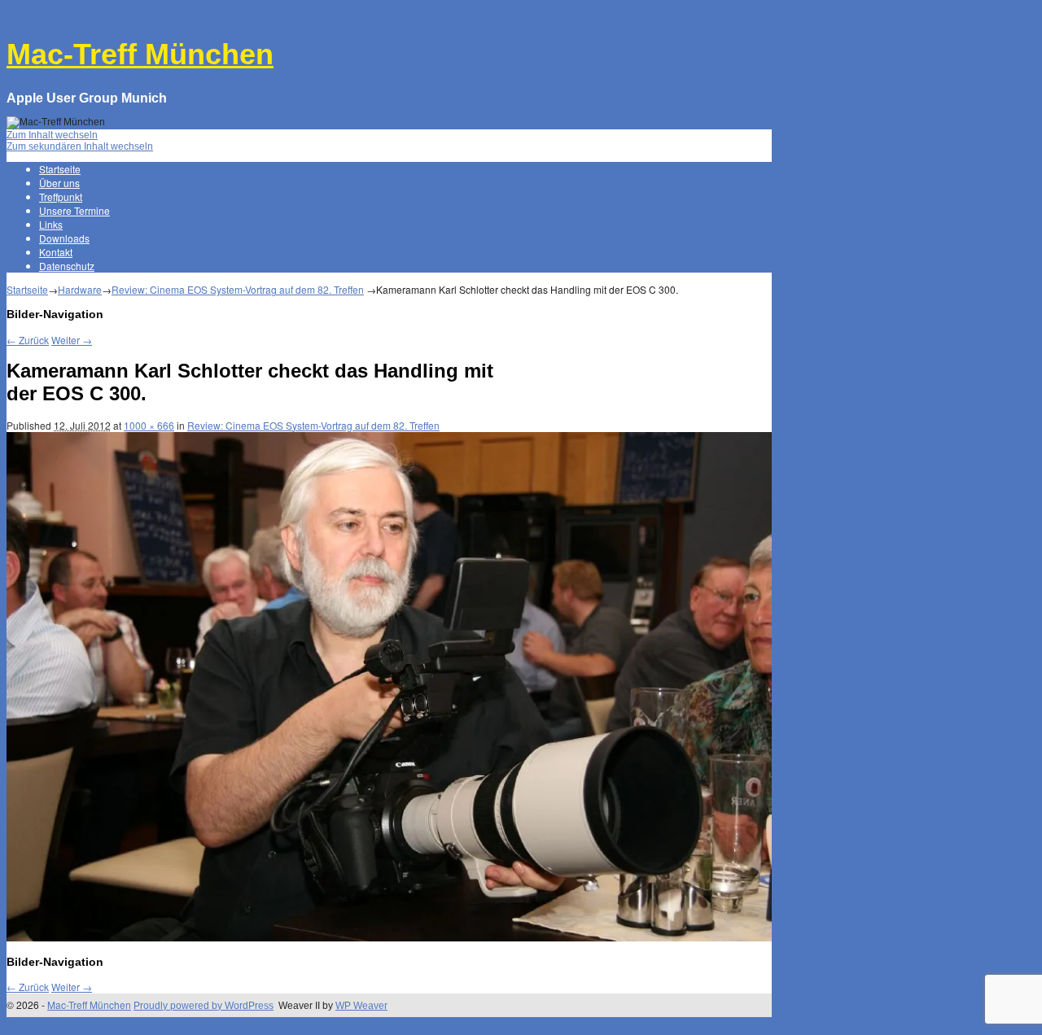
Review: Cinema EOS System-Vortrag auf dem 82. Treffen (238, 289)
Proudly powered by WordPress (204, 1005)
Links (51, 224)
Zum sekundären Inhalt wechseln (80, 146)
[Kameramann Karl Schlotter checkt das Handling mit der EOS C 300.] (389, 938)
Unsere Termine (74, 210)
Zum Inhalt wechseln (52, 135)
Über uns (59, 183)
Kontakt (55, 252)
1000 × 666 (149, 425)
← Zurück (28, 340)
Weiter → (71, 340)
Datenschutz (66, 266)
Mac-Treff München (140, 54)
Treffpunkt (60, 196)
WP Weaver (361, 1005)
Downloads (64, 238)
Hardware (80, 289)
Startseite (60, 169)
